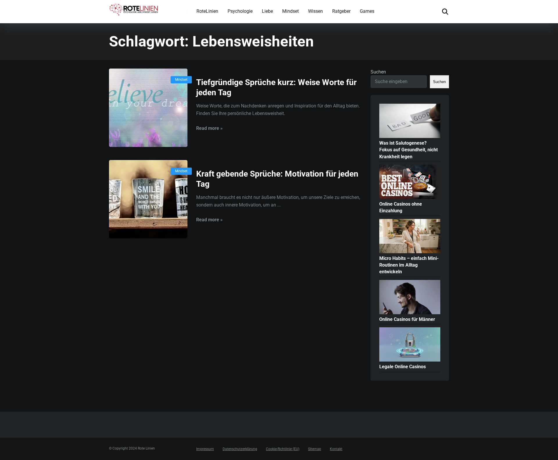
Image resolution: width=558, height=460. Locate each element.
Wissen (315, 11)
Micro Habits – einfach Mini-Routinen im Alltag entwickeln (409, 265)
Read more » (209, 128)
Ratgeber (341, 11)
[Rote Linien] (134, 8)
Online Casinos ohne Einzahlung (400, 207)
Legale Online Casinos (402, 366)
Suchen (378, 72)
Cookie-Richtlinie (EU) (282, 449)
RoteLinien (207, 11)
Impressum (205, 449)
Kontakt (336, 449)
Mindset (290, 11)
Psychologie (240, 11)
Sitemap (314, 449)
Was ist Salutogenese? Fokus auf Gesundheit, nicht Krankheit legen (408, 149)
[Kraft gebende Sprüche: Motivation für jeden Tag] (148, 199)
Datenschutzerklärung (240, 449)
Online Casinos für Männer (407, 319)
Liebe (267, 11)
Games (367, 11)
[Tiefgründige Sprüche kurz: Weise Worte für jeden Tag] (148, 108)
